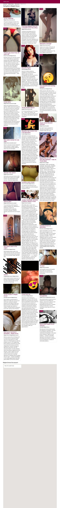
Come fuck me (26, 294)
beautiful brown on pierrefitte (45, 226)
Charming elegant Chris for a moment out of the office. (30, 27)
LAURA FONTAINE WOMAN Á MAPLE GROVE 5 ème (30, 200)
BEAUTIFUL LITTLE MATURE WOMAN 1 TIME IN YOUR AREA (48, 159)
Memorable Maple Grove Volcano (47, 324)
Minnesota (17, 4)
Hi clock (42, 266)
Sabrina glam (7, 201)
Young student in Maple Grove (10, 295)
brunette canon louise (28, 182)
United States (11, 4)
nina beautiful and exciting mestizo (47, 86)
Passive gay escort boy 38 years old (11, 53)
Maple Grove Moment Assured (46, 123)
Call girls (5, 4)
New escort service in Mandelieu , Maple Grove (11, 332)
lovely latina (7, 102)
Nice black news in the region (10, 247)
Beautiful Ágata (26, 68)
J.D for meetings (8, 18)
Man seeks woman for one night (11, 140)
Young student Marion (28, 107)
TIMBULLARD (6, 1)
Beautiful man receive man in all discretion (29, 131)
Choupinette (43, 295)
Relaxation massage (45, 43)
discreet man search (10, 172)
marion (6, 274)
